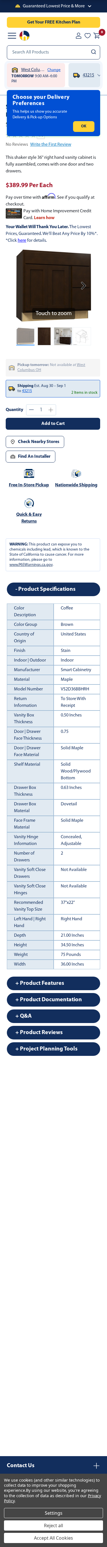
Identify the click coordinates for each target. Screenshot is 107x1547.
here (22, 240)
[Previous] (24, 285)
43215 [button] (27, 391)
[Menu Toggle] (12, 36)
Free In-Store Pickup (29, 485)
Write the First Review (50, 144)
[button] (53, 6)
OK (83, 126)
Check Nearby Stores (38, 442)
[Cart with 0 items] (96, 35)
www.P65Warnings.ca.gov (31, 565)
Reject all (53, 1525)
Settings (53, 1513)
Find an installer (34, 456)
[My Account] (78, 35)
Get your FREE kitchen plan (53, 22)
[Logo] (24, 36)
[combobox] (53, 52)
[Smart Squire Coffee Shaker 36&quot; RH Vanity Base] (25, 336)
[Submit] (94, 52)
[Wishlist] (87, 35)
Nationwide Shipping (76, 485)
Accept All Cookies (53, 1538)
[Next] (83, 285)
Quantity (14, 410)
